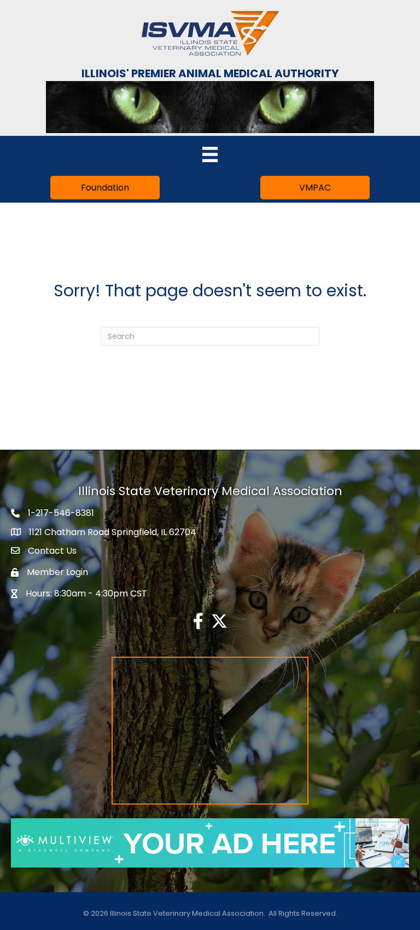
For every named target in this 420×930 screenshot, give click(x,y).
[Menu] (210, 154)
